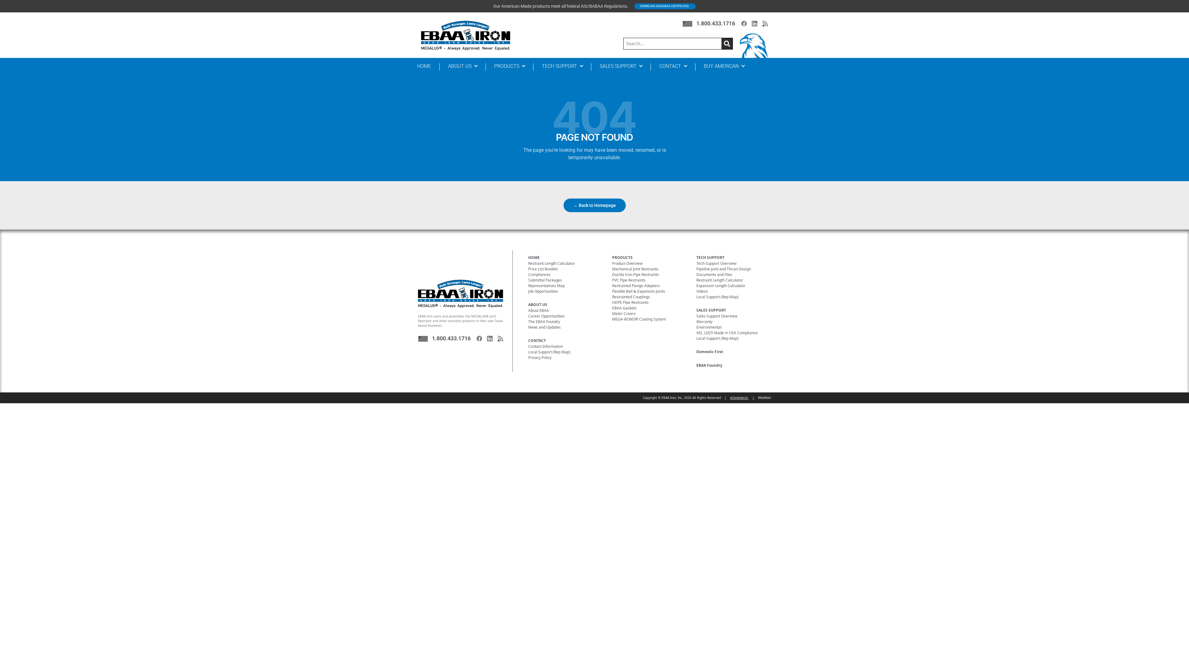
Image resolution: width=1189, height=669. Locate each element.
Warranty (704, 321)
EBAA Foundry (709, 365)
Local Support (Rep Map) (549, 352)
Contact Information (545, 346)
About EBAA (538, 310)
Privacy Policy (539, 357)
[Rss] (765, 23)
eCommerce (739, 398)
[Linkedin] (754, 23)
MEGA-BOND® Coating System (639, 319)
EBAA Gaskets (624, 308)
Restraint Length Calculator (551, 263)
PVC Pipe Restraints (629, 280)
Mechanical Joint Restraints (635, 269)
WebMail (764, 398)
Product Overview (627, 263)
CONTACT (537, 340)
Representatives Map (546, 285)
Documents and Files (714, 274)
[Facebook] (744, 23)
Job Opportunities (543, 291)
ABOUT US (537, 304)
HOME (534, 257)
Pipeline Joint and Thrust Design (723, 269)
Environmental (708, 327)
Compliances (539, 274)
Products (506, 66)
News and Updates (544, 327)
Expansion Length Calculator (720, 285)
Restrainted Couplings (631, 297)
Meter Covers (624, 313)
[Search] (727, 43)
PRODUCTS (622, 257)
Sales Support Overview (716, 316)
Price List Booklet (543, 269)
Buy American (721, 66)
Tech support (559, 66)
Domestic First (709, 351)
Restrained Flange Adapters (636, 285)
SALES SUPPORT (711, 310)
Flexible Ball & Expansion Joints (638, 291)
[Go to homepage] (465, 35)
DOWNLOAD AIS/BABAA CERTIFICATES (664, 6)
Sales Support (618, 66)
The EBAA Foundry (544, 321)
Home (424, 66)
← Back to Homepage (594, 205)
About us (460, 66)
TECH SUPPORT (710, 257)
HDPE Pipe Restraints (630, 302)
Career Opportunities (546, 316)
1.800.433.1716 (715, 23)
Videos (702, 291)
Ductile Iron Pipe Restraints (635, 274)
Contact (670, 66)
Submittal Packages (545, 280)
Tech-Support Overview (716, 263)
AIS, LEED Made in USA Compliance (727, 332)
